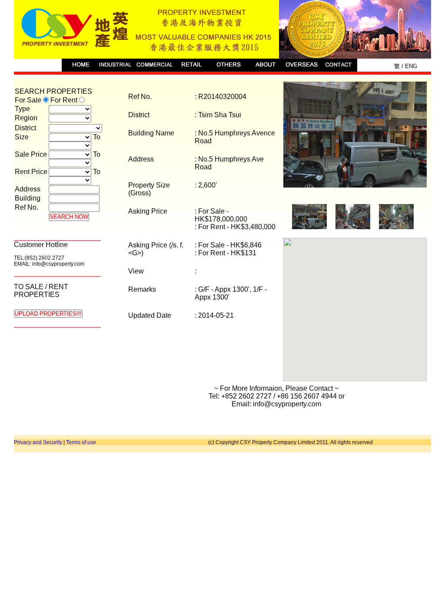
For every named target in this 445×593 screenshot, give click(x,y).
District (25, 128)
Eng (410, 66)
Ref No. (26, 207)
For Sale (29, 100)
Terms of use (81, 442)
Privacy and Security (38, 442)
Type (22, 108)
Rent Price (31, 171)
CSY (222, 29)
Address (27, 189)
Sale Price (31, 154)
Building (27, 198)
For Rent (64, 100)
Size (22, 137)
